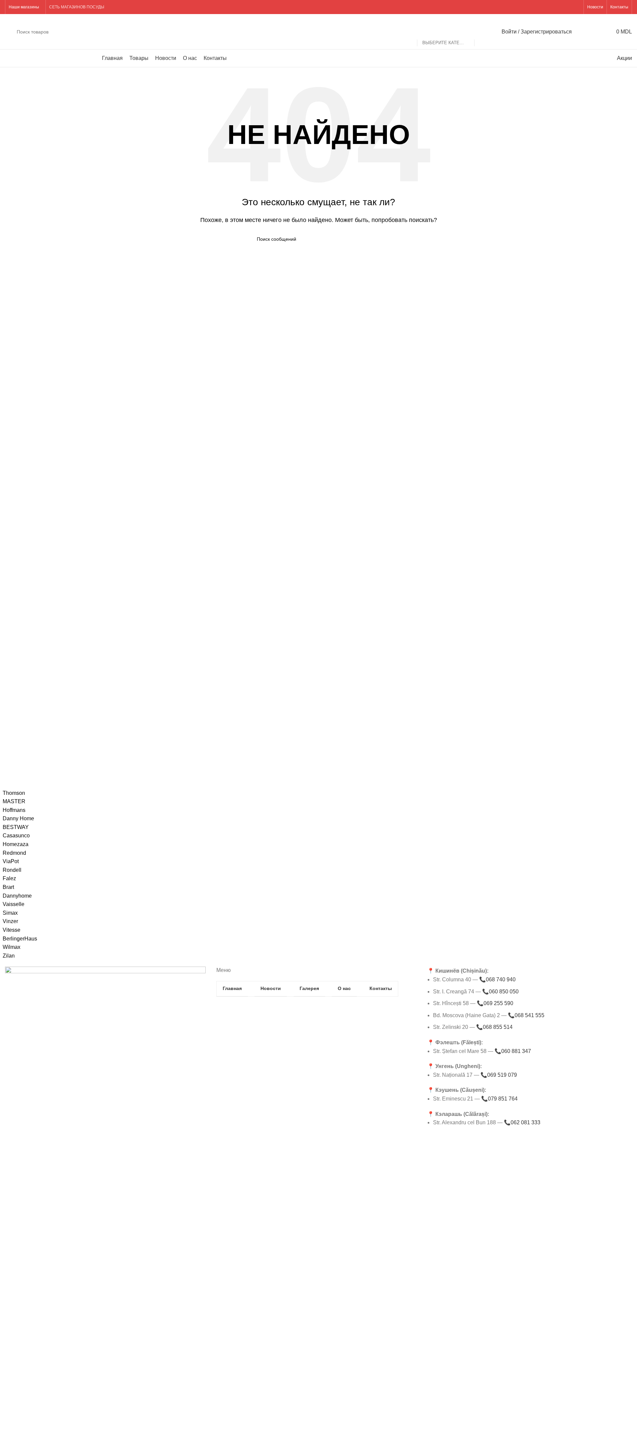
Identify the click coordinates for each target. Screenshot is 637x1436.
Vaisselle (13, 904)
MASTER (14, 801)
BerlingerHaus (20, 938)
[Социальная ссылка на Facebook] (559, 7)
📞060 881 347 (513, 1051)
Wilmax (11, 947)
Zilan (9, 956)
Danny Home (18, 818)
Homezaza (15, 844)
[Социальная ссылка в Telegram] (576, 7)
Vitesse (11, 930)
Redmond (14, 853)
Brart (8, 887)
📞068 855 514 (494, 1027)
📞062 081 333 (522, 1122)
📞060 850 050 (500, 991)
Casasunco (16, 835)
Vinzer (10, 921)
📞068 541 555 (526, 1015)
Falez (9, 878)
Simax (10, 913)
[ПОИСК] (482, 32)
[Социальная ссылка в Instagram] (567, 7)
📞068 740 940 (497, 979)
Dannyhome (17, 896)
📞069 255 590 (495, 1003)
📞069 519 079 (499, 1075)
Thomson (14, 793)
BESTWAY (16, 827)
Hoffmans (14, 810)
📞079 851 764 (499, 1099)
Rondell (12, 870)
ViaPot (11, 861)
